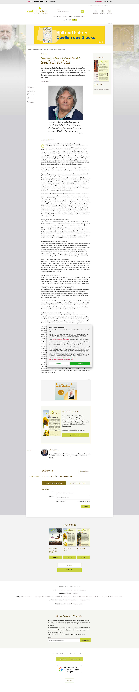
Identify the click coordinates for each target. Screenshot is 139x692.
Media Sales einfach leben (26, 596)
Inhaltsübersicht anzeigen (102, 89)
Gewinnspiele (76, 593)
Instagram (75, 603)
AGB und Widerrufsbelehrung (58, 653)
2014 (48, 49)
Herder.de (29, 1)
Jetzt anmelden (85, 640)
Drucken (32, 91)
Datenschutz (69, 653)
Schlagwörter (68, 593)
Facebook (68, 603)
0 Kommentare (51, 140)
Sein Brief (104, 5)
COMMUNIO (85, 596)
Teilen (32, 94)
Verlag (106, 1)
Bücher (77, 17)
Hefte (70, 17)
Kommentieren (84, 471)
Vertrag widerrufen (62, 659)
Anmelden (85, 506)
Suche (58, 9)
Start (56, 17)
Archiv (74, 20)
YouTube (81, 603)
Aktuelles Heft (67, 20)
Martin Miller (47, 81)
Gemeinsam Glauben (94, 596)
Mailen (32, 102)
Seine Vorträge (97, 5)
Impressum (85, 653)
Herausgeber (109, 5)
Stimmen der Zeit (77, 596)
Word (31, 87)
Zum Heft (55, 557)
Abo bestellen (69, 570)
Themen (62, 17)
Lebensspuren (103, 596)
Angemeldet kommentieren (54, 483)
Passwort (51, 496)
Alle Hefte (69, 565)
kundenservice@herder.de (72, 600)
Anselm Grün (89, 5)
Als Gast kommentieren (78, 483)
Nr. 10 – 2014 (54, 49)
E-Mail (52, 492)
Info (111, 1)
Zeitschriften (98, 1)
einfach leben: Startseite (33, 49)
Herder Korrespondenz (66, 596)
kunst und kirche (118, 596)
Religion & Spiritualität (40, 1)
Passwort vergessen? (61, 501)
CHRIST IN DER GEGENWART (53, 596)
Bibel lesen (110, 596)
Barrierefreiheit (77, 653)
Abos (83, 17)
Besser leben (52, 1)
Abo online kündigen (85, 600)
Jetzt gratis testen (76, 435)
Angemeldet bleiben (84, 501)
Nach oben (69, 680)
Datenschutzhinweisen (79, 634)
